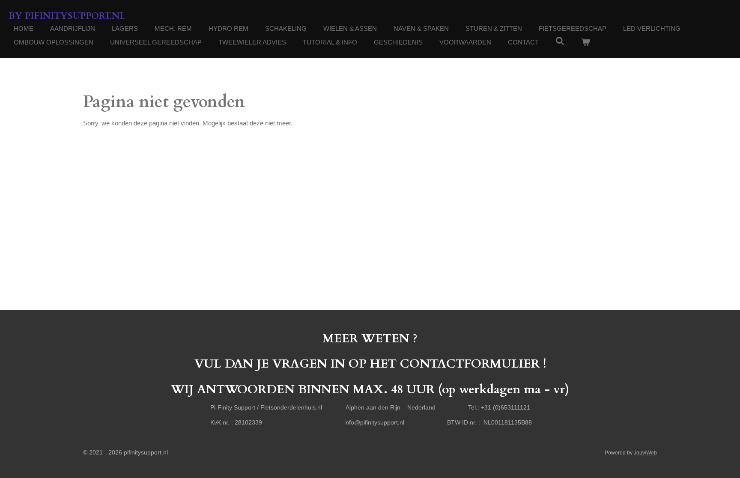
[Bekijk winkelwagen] (585, 43)
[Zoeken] (560, 41)
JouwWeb (645, 452)
